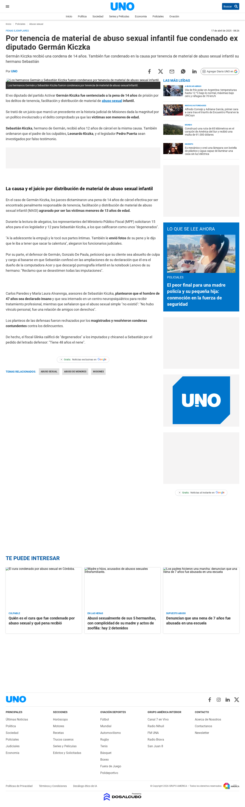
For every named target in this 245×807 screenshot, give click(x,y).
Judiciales (13, 746)
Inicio (69, 16)
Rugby (104, 739)
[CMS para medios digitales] (122, 797)
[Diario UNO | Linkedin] (227, 699)
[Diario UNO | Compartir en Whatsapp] (183, 71)
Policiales (158, 16)
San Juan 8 (155, 746)
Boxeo (104, 759)
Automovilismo (110, 733)
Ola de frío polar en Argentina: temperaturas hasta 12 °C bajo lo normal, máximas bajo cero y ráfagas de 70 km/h (211, 93)
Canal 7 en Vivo (158, 719)
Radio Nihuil (156, 726)
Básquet (105, 753)
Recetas (58, 733)
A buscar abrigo (193, 86)
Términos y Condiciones (53, 786)
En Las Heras (95, 613)
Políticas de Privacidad (19, 786)
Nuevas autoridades (195, 105)
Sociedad (97, 16)
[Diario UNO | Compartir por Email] (172, 71)
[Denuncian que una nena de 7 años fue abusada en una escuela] (201, 589)
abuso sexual (112, 101)
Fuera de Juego (110, 766)
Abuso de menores (75, 371)
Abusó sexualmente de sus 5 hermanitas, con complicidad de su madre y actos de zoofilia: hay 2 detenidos (121, 623)
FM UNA (153, 733)
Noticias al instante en (197, 492)
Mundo (188, 125)
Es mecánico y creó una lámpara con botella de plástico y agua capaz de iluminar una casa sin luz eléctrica (211, 150)
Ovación (174, 16)
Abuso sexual (49, 371)
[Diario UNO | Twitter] (236, 699)
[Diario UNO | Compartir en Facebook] (149, 71)
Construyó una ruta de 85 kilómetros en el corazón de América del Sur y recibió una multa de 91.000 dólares (209, 131)
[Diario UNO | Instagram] (218, 699)
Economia (141, 16)
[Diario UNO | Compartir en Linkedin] (194, 71)
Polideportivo (109, 773)
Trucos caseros (63, 739)
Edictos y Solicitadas (67, 753)
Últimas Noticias (17, 719)
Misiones (98, 371)
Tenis (104, 746)
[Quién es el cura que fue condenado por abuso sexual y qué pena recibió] (44, 589)
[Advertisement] (83, 158)
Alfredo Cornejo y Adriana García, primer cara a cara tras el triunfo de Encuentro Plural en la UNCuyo (212, 112)
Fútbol (104, 719)
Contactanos (203, 726)
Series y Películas (119, 16)
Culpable (14, 613)
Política (82, 16)
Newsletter (202, 733)
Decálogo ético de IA (85, 786)
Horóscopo (60, 719)
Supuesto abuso (176, 613)
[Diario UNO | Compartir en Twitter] (160, 71)
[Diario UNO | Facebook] (209, 699)
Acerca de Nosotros (208, 719)
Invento (189, 144)
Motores (58, 726)
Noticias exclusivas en (79, 359)
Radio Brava (156, 739)
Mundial (105, 726)
